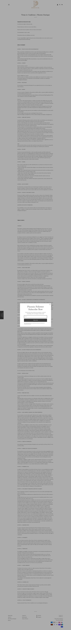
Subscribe (35, 320)
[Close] (50, 304)
